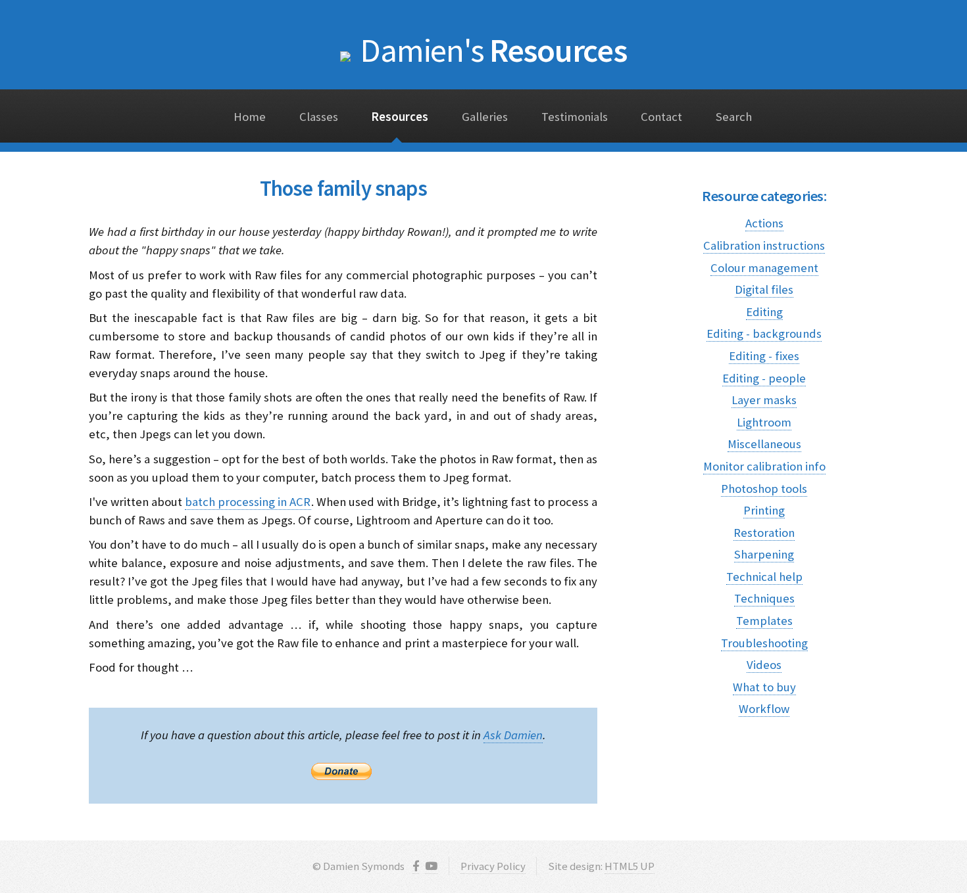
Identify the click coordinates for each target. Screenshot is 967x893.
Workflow (764, 708)
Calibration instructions (764, 245)
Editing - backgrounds (764, 333)
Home (250, 116)
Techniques (764, 598)
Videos (764, 664)
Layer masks (764, 399)
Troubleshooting (764, 643)
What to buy (764, 687)
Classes (318, 116)
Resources (493, 50)
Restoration (764, 532)
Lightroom (764, 422)
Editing (764, 311)
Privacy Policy (493, 866)
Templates (764, 620)
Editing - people (764, 378)
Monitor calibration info (764, 466)
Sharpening (764, 554)
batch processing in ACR (247, 501)
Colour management (764, 267)
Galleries (485, 116)
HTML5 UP (630, 866)
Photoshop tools (764, 488)
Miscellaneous (764, 443)
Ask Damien (513, 735)
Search (734, 116)
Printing (764, 510)
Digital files (764, 289)
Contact (661, 116)
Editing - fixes (764, 355)
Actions (764, 223)
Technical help (764, 576)
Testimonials (574, 116)
